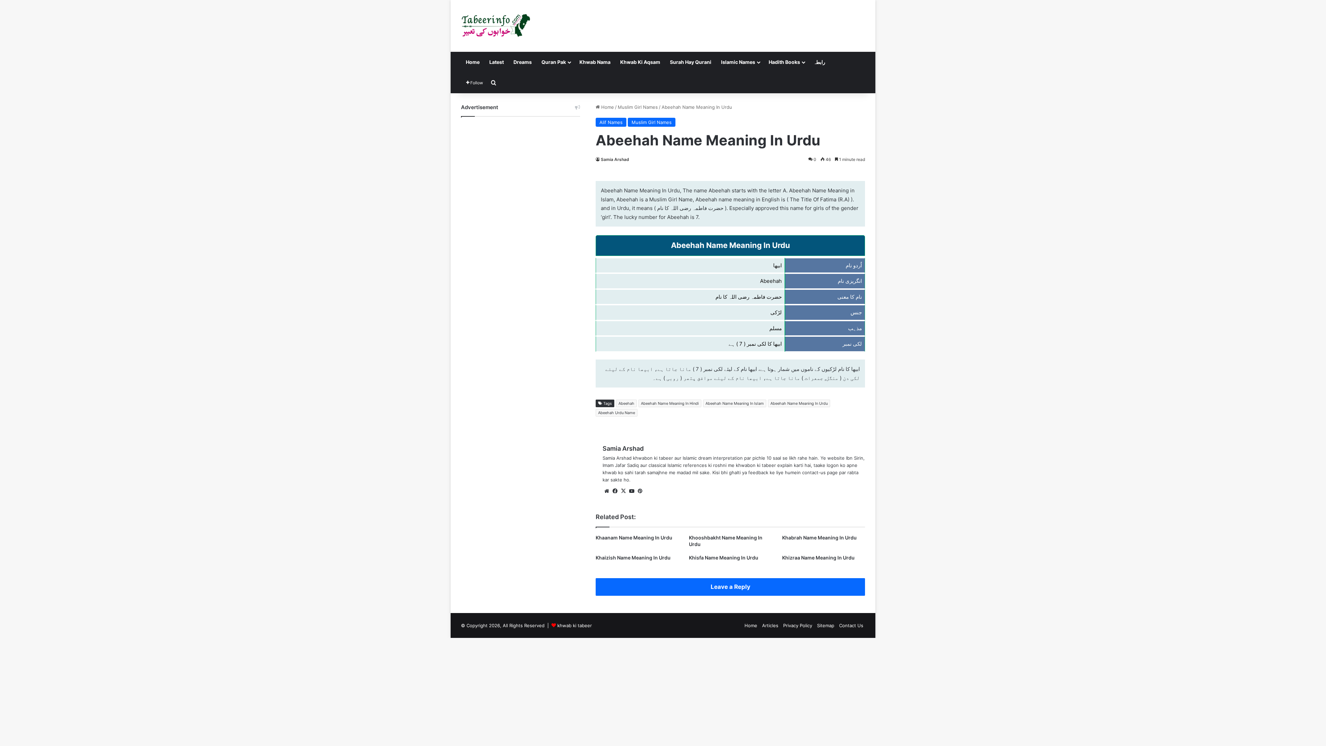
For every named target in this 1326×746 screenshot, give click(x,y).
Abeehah (626, 403)
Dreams (522, 62)
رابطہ (819, 62)
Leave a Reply (730, 586)
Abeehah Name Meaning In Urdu (799, 403)
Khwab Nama (595, 62)
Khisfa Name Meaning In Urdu (723, 558)
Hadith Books (784, 62)
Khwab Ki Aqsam (640, 62)
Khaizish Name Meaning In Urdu (633, 558)
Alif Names (611, 122)
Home (473, 62)
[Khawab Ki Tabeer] (495, 26)
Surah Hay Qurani (690, 62)
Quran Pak (553, 62)
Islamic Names (738, 62)
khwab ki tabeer (574, 625)
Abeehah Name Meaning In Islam (734, 403)
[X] (623, 491)
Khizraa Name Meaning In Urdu (818, 558)
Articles (770, 625)
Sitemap (825, 625)
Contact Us (851, 625)
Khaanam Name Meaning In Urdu (634, 538)
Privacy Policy (797, 625)
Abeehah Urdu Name (616, 412)
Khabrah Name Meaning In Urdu (819, 538)
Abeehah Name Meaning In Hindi (670, 403)
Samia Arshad (615, 159)
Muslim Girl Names (638, 107)
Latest (496, 62)
